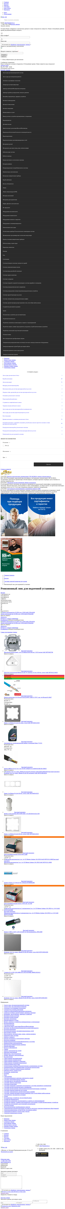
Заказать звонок (15, 24)
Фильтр (3, 592)
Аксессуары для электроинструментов (15, 1006)
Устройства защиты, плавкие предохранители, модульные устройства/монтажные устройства (31, 1102)
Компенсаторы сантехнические (13, 1043)
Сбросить (48, 464)
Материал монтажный (10, 1052)
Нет (7, 445)
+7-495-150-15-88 (6, 1160)
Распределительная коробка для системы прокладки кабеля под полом (19, 430)
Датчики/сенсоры (9, 1025)
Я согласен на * (16, 1190)
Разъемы (6, 1073)
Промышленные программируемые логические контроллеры (21, 1067)
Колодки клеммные (9, 1040)
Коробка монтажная (7, 378)
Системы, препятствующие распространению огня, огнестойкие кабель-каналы (27, 1093)
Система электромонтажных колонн (14, 1079)
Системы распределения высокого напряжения (17, 1087)
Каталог (6, 3)
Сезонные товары (9, 361)
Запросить (4, 617)
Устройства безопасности (11, 1099)
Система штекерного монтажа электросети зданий (18, 1078)
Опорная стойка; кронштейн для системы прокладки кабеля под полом (19, 392)
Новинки (6, 358)
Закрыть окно (5, 65)
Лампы (6, 1049)
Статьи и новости (6, 469)
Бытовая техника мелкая (11, 1017)
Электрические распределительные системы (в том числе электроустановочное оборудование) (31, 1108)
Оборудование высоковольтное (13, 1058)
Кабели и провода (9, 1037)
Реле (5, 1075)
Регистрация (7, 14)
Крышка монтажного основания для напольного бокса (16, 419)
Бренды (6, 5)
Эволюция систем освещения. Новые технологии (21, 482)
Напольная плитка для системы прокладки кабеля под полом (17, 389)
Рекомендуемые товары (11, 366)
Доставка (6, 6)
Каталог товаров (5, 70)
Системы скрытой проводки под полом (15, 1090)
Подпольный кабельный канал (10, 399)
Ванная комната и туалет (11, 1020)
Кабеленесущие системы (11, 1035)
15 (61, 419)
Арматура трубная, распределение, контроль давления (19, 1012)
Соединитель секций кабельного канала (12, 402)
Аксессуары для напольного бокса (11, 375)
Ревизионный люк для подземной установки (13, 434)
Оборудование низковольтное (12, 1060)
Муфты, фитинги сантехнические (14, 1055)
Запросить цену (15, 1206)
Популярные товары (10, 363)
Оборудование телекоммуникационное (15, 1063)
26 (61, 423)
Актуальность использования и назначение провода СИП (23, 488)
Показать (16, 464)
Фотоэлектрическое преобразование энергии (17, 1107)
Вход (5, 12)
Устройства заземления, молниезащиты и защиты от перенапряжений (24, 1101)
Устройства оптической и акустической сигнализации (19, 1104)
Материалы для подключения (12, 1053)
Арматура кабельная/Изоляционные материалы (17, 1011)
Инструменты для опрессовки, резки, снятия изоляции (20, 1034)
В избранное (4, 620)
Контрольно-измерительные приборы (15, 1044)
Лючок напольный (7, 382)
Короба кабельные (9, 1046)
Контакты (7, 9)
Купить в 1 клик (5, 618)
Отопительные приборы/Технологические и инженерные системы (23, 1066)
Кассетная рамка (7, 416)
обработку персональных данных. (20, 44)
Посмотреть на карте (7, 1151)
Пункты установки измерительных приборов (17, 1069)
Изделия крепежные (10, 1029)
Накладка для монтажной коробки (11, 385)
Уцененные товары (9, 367)
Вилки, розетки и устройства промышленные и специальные (22, 1022)
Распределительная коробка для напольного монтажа (15, 427)
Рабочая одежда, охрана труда (12, 1070)
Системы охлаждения (10, 1084)
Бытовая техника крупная (11, 1015)
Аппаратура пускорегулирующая (13, 1009)
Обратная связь (5, 1159)
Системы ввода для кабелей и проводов (15, 1081)
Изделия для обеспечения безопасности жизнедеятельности (21, 1028)
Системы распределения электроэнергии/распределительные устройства (25, 1088)
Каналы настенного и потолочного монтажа (17, 1038)
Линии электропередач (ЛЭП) (12, 1050)
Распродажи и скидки (10, 364)
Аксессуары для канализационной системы (16, 1005)
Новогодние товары (10, 360)
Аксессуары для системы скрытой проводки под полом (16, 412)
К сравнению (14, 618)
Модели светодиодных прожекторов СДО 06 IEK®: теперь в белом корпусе (29, 476)
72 (61, 382)
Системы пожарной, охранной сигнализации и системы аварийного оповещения (27, 1085)
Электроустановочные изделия (13, 1113)
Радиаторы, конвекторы (11, 1072)
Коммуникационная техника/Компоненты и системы (19, 1041)
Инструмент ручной (10, 1032)
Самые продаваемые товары (9, 632)
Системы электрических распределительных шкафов (19, 1091)
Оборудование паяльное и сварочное (14, 1061)
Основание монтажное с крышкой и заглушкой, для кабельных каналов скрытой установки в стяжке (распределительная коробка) (26, 423)
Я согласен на (16, 44)
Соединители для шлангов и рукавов (15, 1094)
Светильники (8, 1076)
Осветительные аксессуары (12, 1064)
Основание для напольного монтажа (11, 395)
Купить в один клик (20, 1191)
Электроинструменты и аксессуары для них (16, 1111)
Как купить (7, 8)
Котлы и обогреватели (10, 1047)
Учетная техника (9, 1105)
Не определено (8, 1056)
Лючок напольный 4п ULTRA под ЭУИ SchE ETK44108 (17, 614)
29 (61, 378)
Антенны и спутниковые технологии (15, 1008)
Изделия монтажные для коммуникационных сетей (19, 1031)
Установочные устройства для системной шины (18, 1098)
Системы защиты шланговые (12, 1082)
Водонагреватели (9, 1023)
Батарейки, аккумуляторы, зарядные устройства (18, 1014)
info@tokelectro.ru (9, 23)
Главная (6, 2)
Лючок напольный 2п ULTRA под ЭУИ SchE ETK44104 (17, 623)
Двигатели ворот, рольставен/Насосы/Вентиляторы (19, 1026)
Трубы (6, 1096)
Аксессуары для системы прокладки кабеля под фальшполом (17, 409)
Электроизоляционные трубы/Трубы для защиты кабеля (20, 1110)
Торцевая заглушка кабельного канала (12, 405)
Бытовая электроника (10, 1019)
